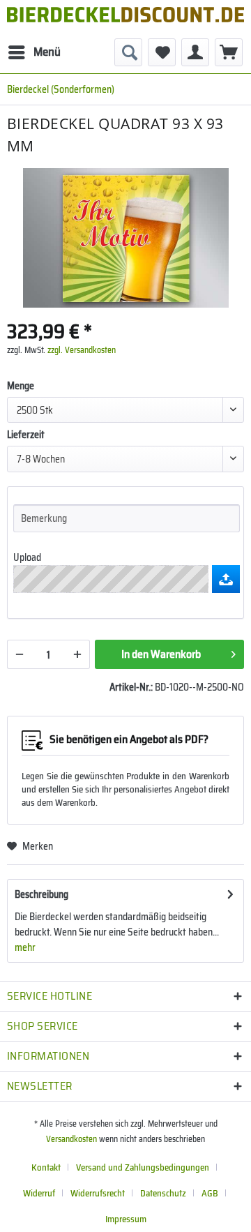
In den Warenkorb (161, 654)
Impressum (125, 1219)
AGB (209, 1193)
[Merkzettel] (162, 52)
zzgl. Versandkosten (81, 349)
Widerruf (39, 1193)
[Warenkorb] (229, 52)
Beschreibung (41, 894)
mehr (25, 947)
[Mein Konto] (195, 52)
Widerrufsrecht (97, 1193)
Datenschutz (163, 1193)
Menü (47, 52)
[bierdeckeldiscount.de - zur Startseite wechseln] (125, 19)
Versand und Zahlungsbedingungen (142, 1167)
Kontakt (46, 1167)
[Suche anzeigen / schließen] (128, 52)
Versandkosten (71, 1138)
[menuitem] (34, 52)
